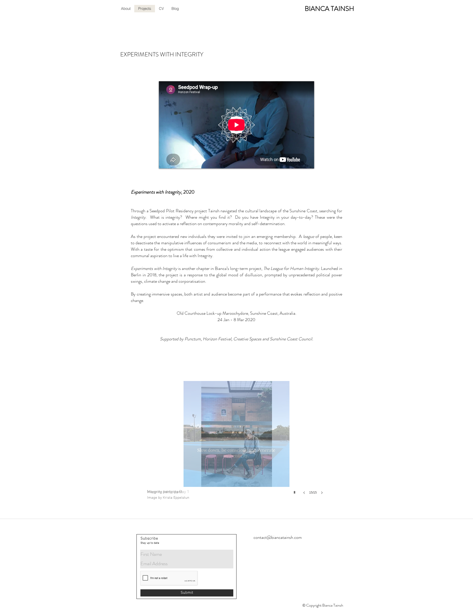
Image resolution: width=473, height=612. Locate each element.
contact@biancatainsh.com (277, 537)
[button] (236, 442)
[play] (295, 491)
